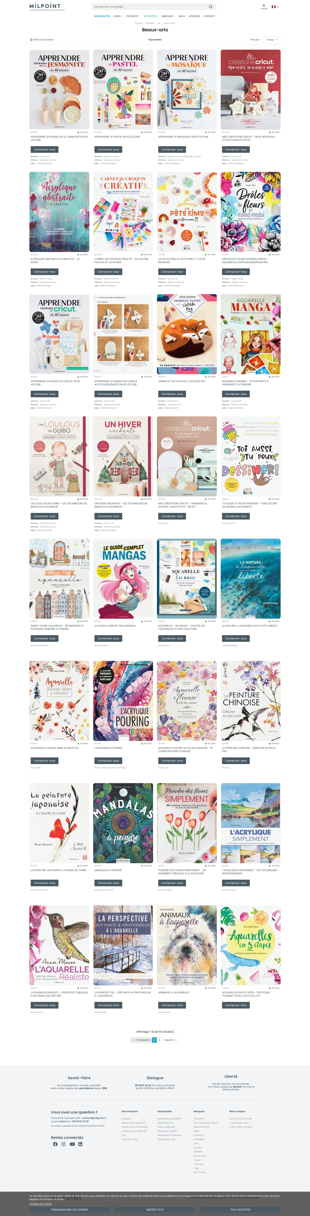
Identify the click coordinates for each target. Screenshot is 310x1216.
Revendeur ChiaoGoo (170, 1135)
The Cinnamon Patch (206, 1122)
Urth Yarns (199, 1172)
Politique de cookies (40, 1203)
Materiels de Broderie (169, 1118)
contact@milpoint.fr (94, 1118)
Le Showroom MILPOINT (134, 1131)
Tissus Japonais (166, 1127)
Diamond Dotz (166, 1122)
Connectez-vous (239, 1122)
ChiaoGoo (199, 1118)
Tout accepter (240, 1209)
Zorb (196, 1143)
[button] (264, 6)
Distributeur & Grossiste (135, 1127)
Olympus (199, 1135)
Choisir (272, 39)
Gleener (198, 1151)
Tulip (196, 1168)
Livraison (126, 1118)
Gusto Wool (200, 1155)
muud (197, 1160)
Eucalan (198, 1147)
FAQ (124, 1135)
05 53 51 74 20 (80, 1121)
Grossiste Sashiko (167, 1131)
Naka (196, 1131)
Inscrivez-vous (130, 1139)
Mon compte (237, 1111)
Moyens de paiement (134, 1122)
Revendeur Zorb (166, 1139)
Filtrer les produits (41, 40)
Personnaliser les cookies (69, 1209)
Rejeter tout (155, 1209)
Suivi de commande (240, 1118)
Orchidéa (199, 1139)
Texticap (198, 1164)
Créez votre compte (241, 1127)
